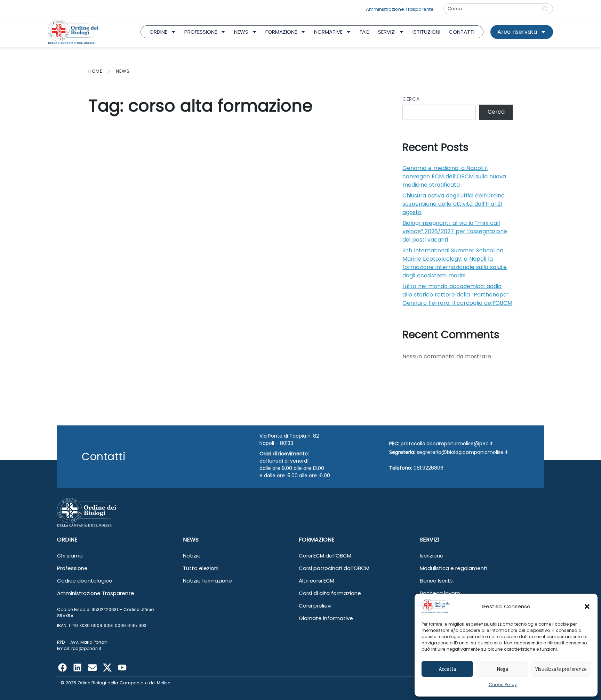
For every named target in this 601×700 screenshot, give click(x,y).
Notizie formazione (207, 580)
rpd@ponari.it (86, 648)
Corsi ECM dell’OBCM (325, 555)
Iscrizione (431, 555)
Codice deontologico (84, 580)
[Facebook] (62, 667)
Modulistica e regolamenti (453, 568)
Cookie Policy (503, 684)
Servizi (386, 31)
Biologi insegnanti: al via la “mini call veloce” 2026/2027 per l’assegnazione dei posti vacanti (454, 231)
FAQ (365, 31)
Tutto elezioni (200, 568)
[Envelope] (92, 667)
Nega (502, 669)
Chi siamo (70, 555)
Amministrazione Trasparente (95, 593)
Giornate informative (326, 618)
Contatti (461, 31)
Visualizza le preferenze (561, 669)
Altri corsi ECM (316, 580)
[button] (587, 606)
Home (95, 71)
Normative (328, 31)
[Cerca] (546, 9)
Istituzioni (426, 31)
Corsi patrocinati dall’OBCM (334, 568)
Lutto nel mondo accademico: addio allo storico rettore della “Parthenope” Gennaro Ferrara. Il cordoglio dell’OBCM (457, 294)
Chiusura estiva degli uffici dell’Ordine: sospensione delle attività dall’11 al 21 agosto (454, 204)
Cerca (410, 99)
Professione (200, 31)
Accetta (447, 669)
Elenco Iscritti (437, 580)
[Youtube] (122, 667)
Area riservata (517, 32)
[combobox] (490, 9)
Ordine (158, 31)
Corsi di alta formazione (330, 593)
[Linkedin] (77, 667)
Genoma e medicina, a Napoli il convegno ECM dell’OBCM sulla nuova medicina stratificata (454, 176)
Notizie (192, 555)
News (241, 31)
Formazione (281, 31)
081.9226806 (428, 467)
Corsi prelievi (315, 605)
